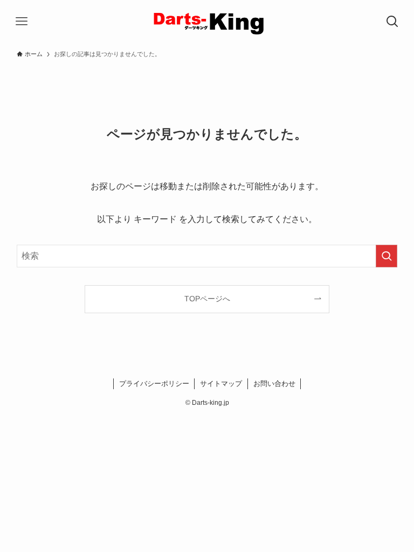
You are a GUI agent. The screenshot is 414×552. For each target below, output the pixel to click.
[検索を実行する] (386, 256)
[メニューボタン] (21, 21)
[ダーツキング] (207, 21)
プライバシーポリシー (154, 384)
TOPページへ (207, 298)
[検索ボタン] (392, 21)
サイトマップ (221, 384)
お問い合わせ (274, 384)
